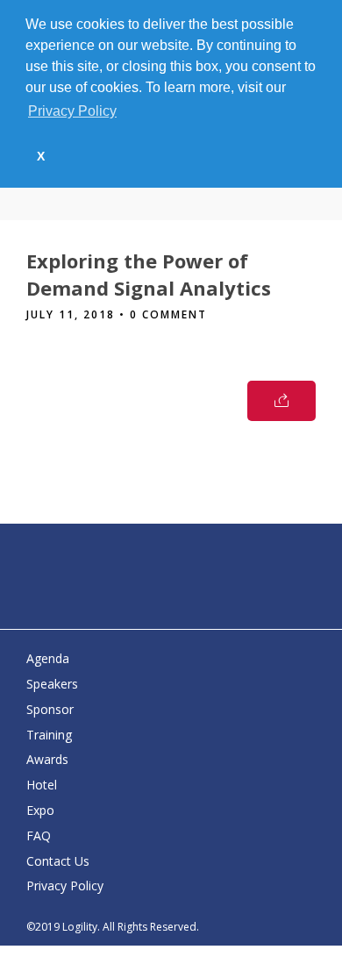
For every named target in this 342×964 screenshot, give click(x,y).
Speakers (52, 683)
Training (49, 734)
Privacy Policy (64, 885)
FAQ (38, 835)
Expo (40, 810)
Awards (47, 759)
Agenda (47, 658)
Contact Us (57, 861)
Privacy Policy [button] (72, 111)
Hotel (41, 784)
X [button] (41, 156)
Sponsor (50, 709)
